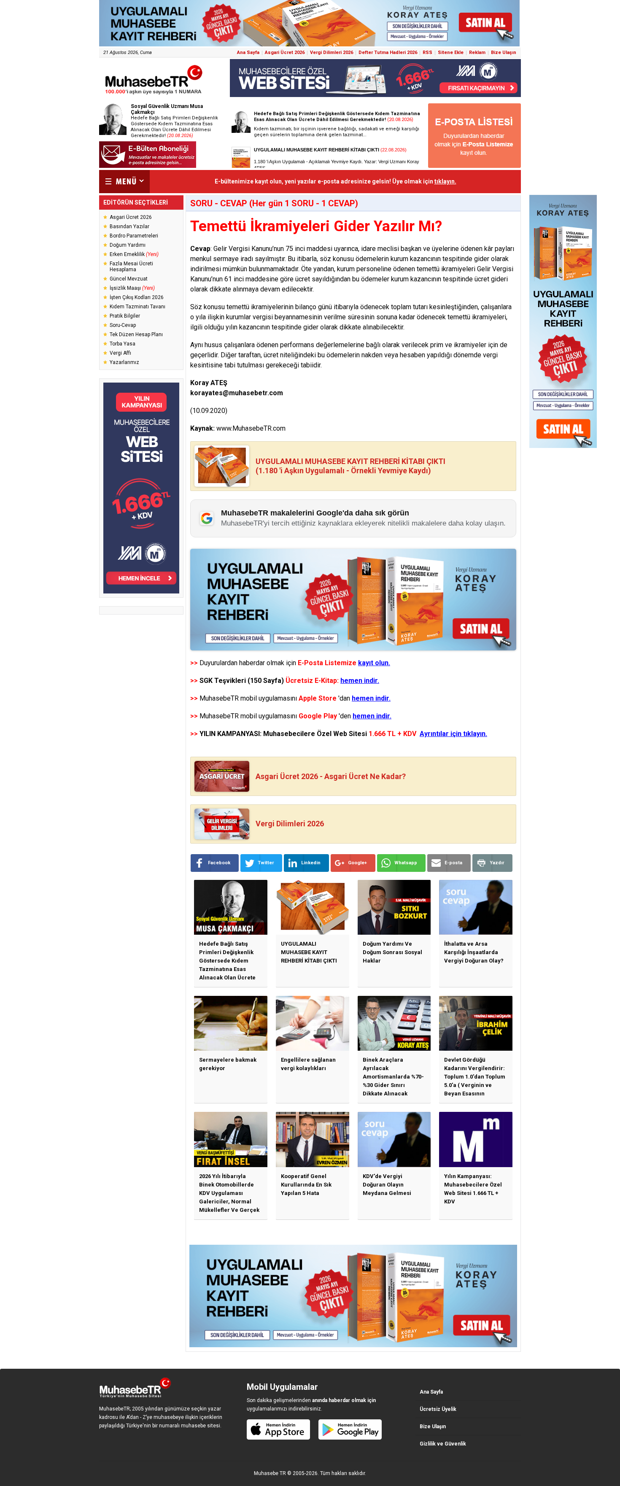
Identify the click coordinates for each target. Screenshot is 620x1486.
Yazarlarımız (124, 362)
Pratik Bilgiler (125, 316)
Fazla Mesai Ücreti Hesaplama (131, 266)
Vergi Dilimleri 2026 (331, 52)
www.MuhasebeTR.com (251, 428)
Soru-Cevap (123, 325)
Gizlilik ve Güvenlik (443, 1444)
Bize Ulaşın (503, 52)
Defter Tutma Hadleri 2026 (388, 52)
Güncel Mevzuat (129, 279)
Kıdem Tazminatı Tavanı (137, 307)
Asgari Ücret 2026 (285, 52)
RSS (427, 52)
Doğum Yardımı (128, 245)
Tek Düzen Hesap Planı (136, 334)
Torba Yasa (122, 344)
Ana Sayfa (248, 52)
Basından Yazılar (129, 226)
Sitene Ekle (451, 52)
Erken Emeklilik (134, 254)
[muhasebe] (153, 94)
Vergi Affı (120, 353)
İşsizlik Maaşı (132, 288)
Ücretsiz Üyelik (438, 1409)
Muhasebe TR (270, 1473)
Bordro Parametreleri (134, 236)
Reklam (477, 52)
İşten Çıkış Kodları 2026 (137, 297)
